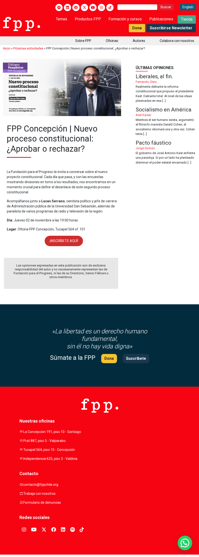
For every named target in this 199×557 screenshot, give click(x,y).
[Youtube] (93, 7)
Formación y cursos (125, 19)
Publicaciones (161, 19)
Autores (139, 41)
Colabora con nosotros (177, 41)
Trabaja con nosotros (39, 493)
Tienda (186, 19)
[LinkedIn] (67, 7)
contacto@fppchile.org (40, 484)
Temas (61, 19)
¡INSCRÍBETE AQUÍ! (64, 241)
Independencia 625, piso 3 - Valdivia (50, 459)
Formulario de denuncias (42, 502)
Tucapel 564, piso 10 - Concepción (49, 450)
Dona (137, 28)
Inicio (6, 48)
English (187, 7)
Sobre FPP (83, 41)
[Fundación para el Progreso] (21, 23)
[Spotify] (59, 7)
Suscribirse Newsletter (171, 28)
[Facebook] (76, 7)
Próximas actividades (28, 48)
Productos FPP (88, 19)
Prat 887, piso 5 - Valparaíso (44, 441)
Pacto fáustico (166, 152)
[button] (185, 543)
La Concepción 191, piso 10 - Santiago (52, 432)
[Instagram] (101, 7)
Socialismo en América (166, 121)
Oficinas (112, 41)
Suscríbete (136, 358)
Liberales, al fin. (166, 88)
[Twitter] (84, 7)
